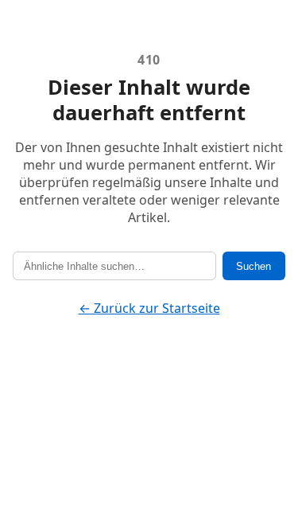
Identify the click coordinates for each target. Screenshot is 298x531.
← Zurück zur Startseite (149, 308)
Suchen (253, 266)
